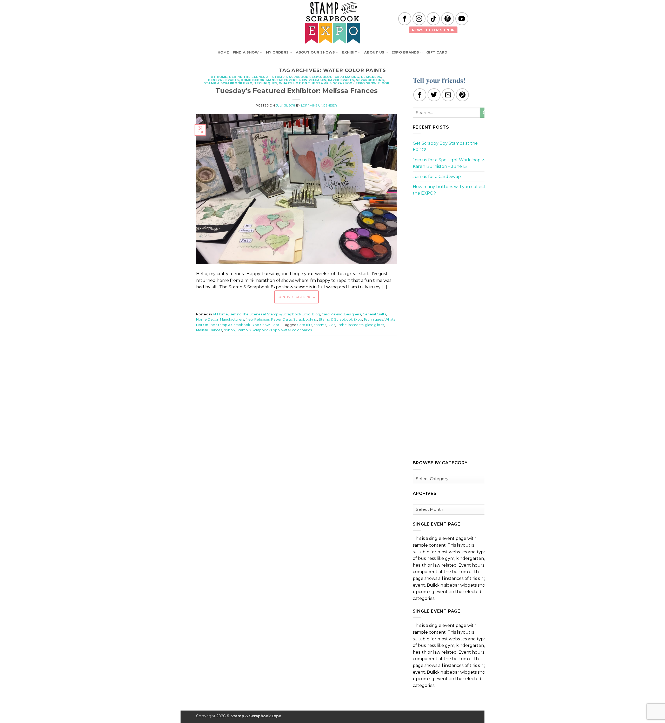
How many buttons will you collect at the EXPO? (452, 190)
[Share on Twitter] (434, 94)
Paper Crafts (341, 80)
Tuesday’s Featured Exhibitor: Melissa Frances (296, 91)
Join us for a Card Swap (437, 176)
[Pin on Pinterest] (462, 94)
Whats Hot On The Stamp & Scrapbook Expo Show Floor (334, 83)
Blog (327, 77)
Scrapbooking (370, 80)
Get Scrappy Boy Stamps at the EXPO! (445, 146)
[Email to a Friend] (448, 94)
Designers (371, 77)
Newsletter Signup (433, 30)
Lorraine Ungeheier (319, 105)
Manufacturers (281, 80)
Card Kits (304, 325)
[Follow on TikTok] (433, 18)
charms (320, 325)
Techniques (265, 83)
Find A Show (246, 52)
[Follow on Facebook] (404, 18)
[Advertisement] (296, 355)
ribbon (229, 330)
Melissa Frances (209, 330)
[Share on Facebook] (419, 94)
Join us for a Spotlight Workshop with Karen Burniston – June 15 (452, 163)
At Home (219, 77)
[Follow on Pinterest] (447, 18)
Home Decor (252, 80)
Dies (331, 325)
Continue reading (296, 297)
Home (223, 52)
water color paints (296, 330)
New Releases (312, 80)
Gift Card (436, 52)
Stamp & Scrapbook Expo (228, 83)
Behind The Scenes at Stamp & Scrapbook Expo (275, 77)
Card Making (347, 77)
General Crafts (223, 80)
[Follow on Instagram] (419, 18)
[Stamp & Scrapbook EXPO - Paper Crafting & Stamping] (332, 23)
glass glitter (374, 325)
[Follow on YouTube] (461, 18)
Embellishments (350, 325)
